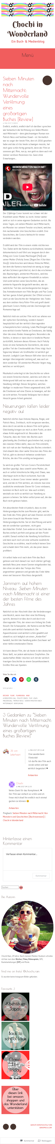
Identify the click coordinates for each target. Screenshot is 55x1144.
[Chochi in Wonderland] (27, 9)
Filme (12, 695)
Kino (27, 695)
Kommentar (41, 875)
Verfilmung (18, 703)
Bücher (6, 695)
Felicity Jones (22, 698)
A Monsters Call (9, 698)
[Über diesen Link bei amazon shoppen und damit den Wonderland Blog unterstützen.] (15, 1113)
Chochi (15, 123)
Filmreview (20, 695)
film (30, 698)
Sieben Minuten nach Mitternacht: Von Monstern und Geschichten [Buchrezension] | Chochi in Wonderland (25, 817)
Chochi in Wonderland (27, 29)
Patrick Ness (18, 701)
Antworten (33, 775)
